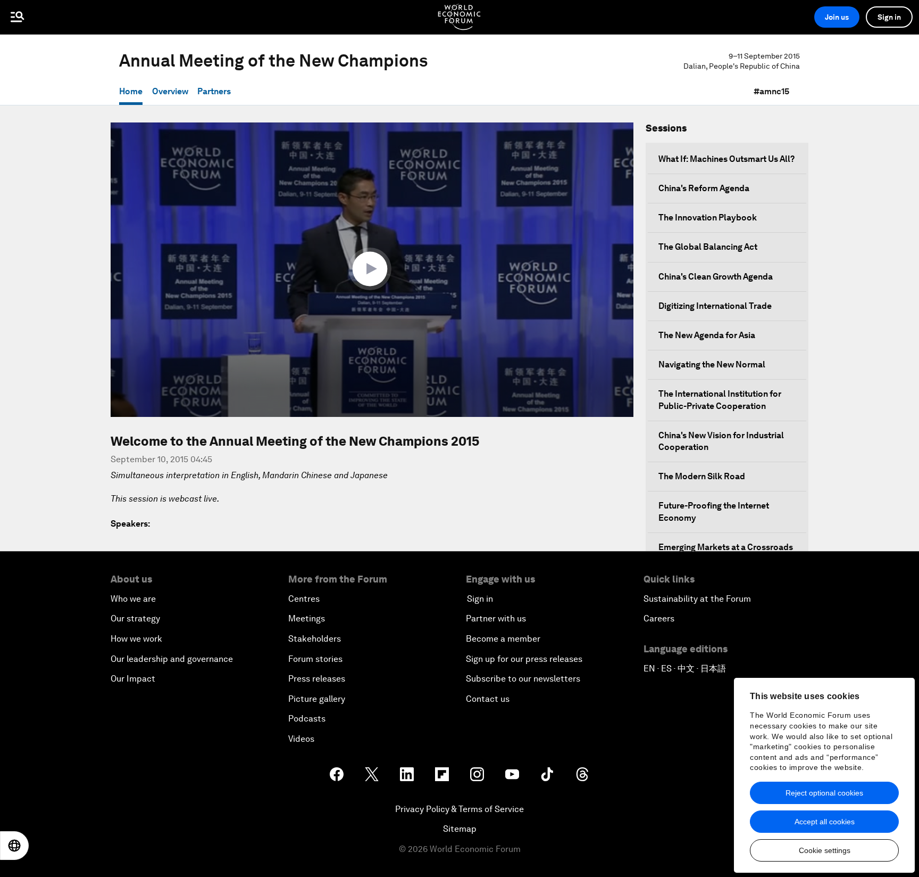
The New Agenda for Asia (706, 335)
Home (131, 91)
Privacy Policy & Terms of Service (459, 809)
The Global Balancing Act (707, 247)
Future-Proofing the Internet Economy (713, 511)
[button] (372, 269)
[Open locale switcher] (14, 845)
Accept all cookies (825, 821)
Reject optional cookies (824, 793)
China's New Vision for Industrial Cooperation (721, 441)
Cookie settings (824, 850)
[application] (372, 269)
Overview (170, 91)
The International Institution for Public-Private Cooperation (719, 400)
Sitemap (460, 829)
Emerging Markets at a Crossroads (725, 547)
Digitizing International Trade (715, 306)
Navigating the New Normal (711, 364)
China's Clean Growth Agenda (715, 277)
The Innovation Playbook (707, 217)
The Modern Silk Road (701, 476)
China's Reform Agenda (703, 188)
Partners (214, 91)
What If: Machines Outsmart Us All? (726, 159)
